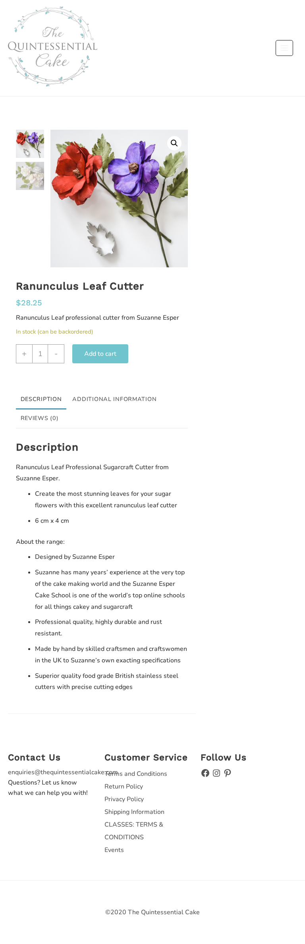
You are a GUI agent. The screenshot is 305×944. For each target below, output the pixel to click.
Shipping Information (134, 812)
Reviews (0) (40, 418)
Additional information (114, 399)
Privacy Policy (124, 799)
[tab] (41, 399)
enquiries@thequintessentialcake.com (63, 772)
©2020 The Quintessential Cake (152, 912)
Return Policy (123, 786)
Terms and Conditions (135, 773)
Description (41, 399)
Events (114, 850)
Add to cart (100, 353)
